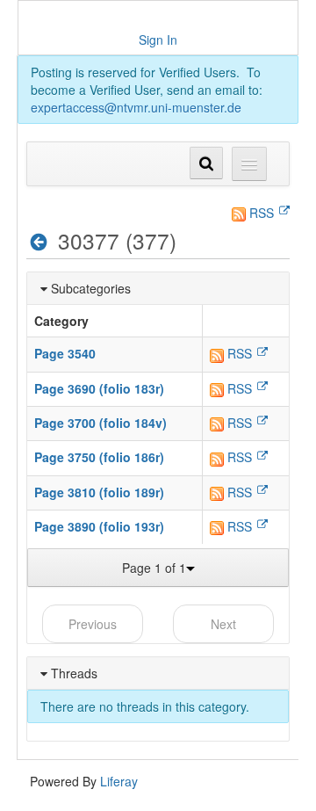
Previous (92, 624)
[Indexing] (39, 241)
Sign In (158, 39)
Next (223, 624)
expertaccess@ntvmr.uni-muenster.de (136, 107)
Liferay (119, 781)
